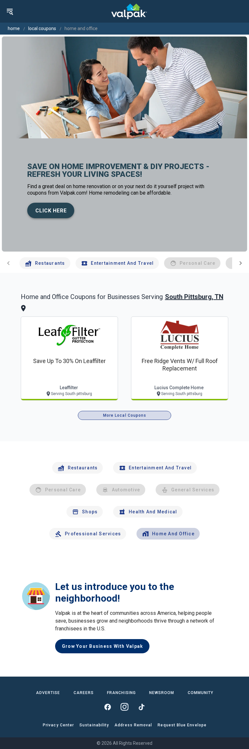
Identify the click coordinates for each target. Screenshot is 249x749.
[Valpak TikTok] (141, 707)
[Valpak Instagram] (124, 707)
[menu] (9, 11)
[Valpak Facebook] (107, 707)
